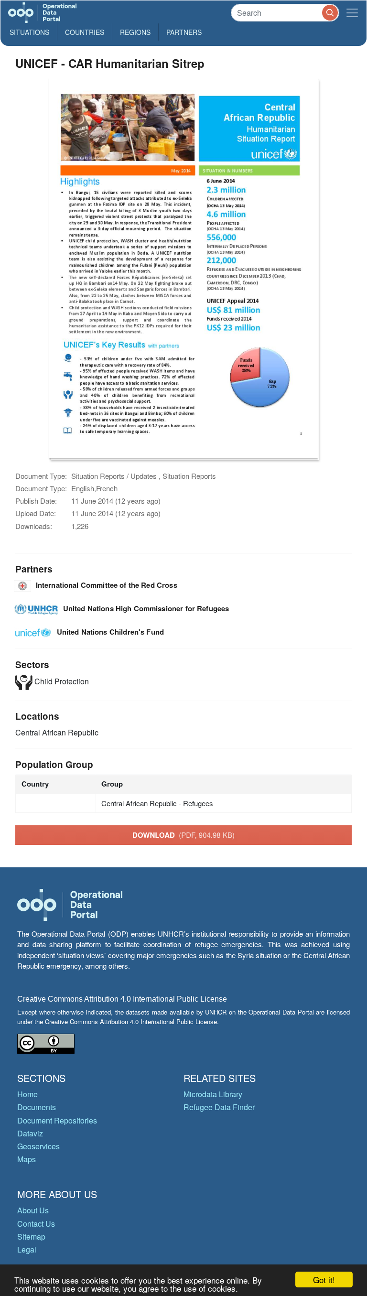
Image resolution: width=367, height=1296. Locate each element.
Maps (26, 1159)
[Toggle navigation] (352, 12)
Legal (26, 1249)
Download (183, 835)
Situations (29, 32)
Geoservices (38, 1146)
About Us (33, 1210)
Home (27, 1094)
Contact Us (36, 1223)
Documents (36, 1107)
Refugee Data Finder (219, 1107)
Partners (184, 32)
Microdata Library (213, 1094)
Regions (135, 32)
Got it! (324, 1279)
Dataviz (30, 1133)
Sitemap (31, 1236)
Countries (84, 32)
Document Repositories (57, 1120)
